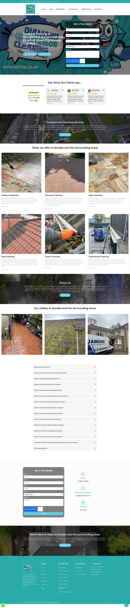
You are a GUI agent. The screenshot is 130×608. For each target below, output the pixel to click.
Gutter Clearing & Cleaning (62, 588)
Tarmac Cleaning (62, 584)
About (51, 9)
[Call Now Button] (126, 605)
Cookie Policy (79, 567)
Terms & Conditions (80, 574)
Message (68, 49)
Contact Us (98, 9)
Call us (83, 478)
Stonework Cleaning (63, 581)
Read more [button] (50, 103)
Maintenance (86, 9)
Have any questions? (83, 492)
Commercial (73, 9)
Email (67, 33)
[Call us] (83, 474)
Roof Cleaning (62, 567)
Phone (67, 38)
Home (44, 9)
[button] (61, 9)
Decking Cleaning (63, 577)
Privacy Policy (79, 571)
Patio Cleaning (62, 574)
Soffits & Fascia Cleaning (64, 592)
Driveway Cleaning (63, 571)
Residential (60, 9)
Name (67, 27)
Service (68, 44)
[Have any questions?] (83, 488)
